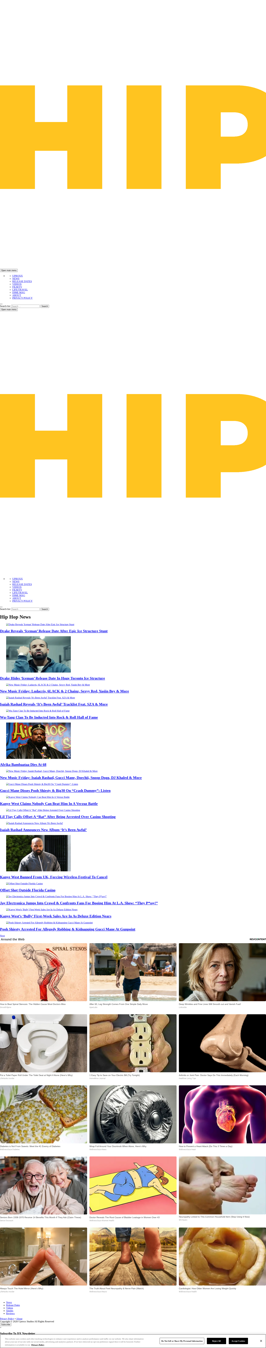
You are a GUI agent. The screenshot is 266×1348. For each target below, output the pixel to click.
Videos (9, 1308)
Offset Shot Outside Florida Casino (27, 890)
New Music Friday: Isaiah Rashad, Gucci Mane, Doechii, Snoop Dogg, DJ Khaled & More (71, 778)
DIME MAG (18, 292)
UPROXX (17, 275)
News (9, 1302)
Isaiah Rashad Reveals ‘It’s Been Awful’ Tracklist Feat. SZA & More (54, 704)
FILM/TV (17, 287)
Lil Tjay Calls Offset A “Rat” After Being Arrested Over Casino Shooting (58, 817)
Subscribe (5, 1324)
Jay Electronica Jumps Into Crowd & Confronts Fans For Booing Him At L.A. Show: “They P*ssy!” (79, 903)
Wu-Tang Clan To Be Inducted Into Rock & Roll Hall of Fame (49, 717)
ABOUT (16, 295)
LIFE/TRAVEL (20, 289)
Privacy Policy (7, 1318)
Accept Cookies (238, 1341)
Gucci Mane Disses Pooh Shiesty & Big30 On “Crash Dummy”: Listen (55, 791)
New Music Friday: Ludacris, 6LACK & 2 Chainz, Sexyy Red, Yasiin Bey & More (64, 691)
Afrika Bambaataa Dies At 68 (23, 765)
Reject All (216, 1341)
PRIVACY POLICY (22, 298)
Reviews (10, 1313)
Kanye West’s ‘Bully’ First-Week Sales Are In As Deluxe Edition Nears (55, 916)
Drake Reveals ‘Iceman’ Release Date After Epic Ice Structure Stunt (54, 631)
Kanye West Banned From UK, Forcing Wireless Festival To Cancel (53, 877)
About (19, 1318)
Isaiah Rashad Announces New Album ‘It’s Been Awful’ (43, 830)
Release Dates (13, 1305)
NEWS (15, 278)
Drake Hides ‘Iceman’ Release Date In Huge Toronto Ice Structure (52, 678)
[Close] (261, 1341)
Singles (9, 1310)
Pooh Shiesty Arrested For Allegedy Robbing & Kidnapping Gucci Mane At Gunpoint (67, 929)
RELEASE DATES (22, 281)
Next (2, 935)
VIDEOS (17, 284)
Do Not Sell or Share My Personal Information (182, 1341)
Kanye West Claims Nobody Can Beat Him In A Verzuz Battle (49, 804)
